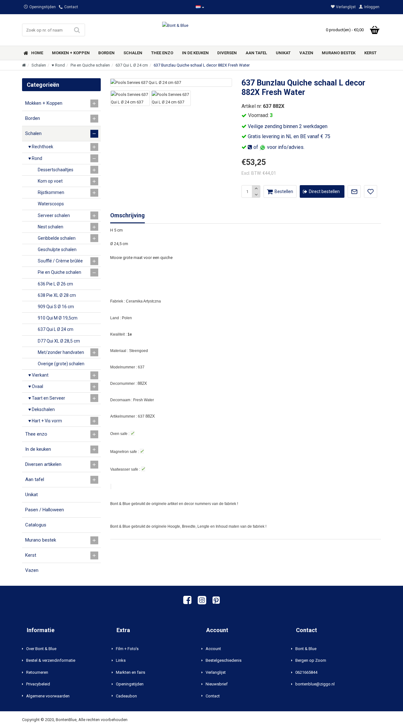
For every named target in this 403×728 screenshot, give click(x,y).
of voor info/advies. (278, 147)
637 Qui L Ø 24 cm (132, 65)
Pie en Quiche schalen (90, 65)
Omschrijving (127, 215)
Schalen (38, 65)
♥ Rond (58, 65)
